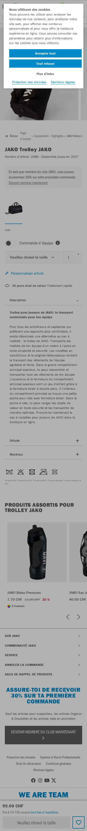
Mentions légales (63, 82)
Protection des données (29, 82)
